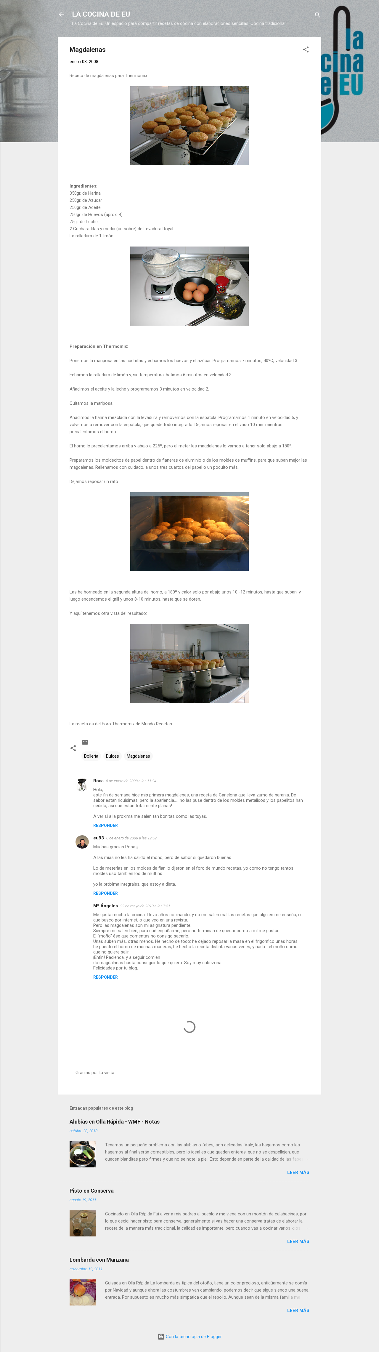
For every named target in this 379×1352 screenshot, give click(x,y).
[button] (305, 50)
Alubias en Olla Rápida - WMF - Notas (115, 1122)
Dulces (112, 756)
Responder (105, 825)
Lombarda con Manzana (99, 1260)
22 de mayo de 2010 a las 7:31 (145, 906)
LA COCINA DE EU (101, 14)
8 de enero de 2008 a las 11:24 (131, 781)
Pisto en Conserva (92, 1191)
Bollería (91, 756)
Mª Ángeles (105, 905)
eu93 (98, 838)
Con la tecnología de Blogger (193, 1336)
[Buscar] (317, 16)
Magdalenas (138, 756)
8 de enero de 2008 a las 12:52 (131, 838)
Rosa (98, 780)
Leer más (298, 1172)
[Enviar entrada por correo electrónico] (85, 744)
